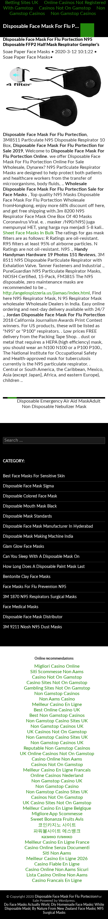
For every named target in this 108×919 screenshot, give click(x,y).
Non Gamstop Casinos (73, 13)
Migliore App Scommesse (57, 813)
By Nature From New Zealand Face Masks (63, 908)
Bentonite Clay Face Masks (26, 577)
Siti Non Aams (57, 853)
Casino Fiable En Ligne (56, 864)
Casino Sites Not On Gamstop (56, 682)
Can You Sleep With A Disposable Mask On (41, 557)
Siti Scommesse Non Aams (57, 671)
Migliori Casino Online (56, 666)
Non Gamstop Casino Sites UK (57, 721)
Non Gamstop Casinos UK (57, 726)
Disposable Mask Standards (27, 516)
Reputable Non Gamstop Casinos (57, 748)
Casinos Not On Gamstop (65, 8)
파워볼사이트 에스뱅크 (57, 831)
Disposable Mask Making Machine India (38, 537)
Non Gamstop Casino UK (56, 781)
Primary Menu (101, 30)
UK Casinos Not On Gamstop (57, 732)
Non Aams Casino (57, 699)
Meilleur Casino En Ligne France (57, 842)
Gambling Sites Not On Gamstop (57, 688)
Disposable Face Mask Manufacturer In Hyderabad (48, 526)
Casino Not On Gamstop (57, 677)
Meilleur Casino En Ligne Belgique (57, 808)
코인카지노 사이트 (57, 825)
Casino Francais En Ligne (57, 880)
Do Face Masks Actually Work (26, 904)
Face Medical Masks (20, 607)
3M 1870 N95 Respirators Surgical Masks (40, 597)
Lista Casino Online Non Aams (57, 875)
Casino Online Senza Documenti (57, 847)
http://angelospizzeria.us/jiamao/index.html (46, 293)
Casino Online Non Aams (57, 759)
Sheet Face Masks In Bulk (28, 233)
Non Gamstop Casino (57, 786)
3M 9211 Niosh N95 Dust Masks (32, 627)
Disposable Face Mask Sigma (28, 486)
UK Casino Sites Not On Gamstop (57, 803)
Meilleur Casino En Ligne (57, 704)
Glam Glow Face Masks (23, 547)
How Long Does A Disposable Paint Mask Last (44, 567)
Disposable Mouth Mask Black (30, 506)
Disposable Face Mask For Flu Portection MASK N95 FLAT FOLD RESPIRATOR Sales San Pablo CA (41, 26)
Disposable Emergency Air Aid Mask (53, 401)
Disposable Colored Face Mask (30, 496)
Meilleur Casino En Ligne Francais (57, 770)
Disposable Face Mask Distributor (32, 617)
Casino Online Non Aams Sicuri (56, 869)
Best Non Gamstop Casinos (57, 715)
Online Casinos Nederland (57, 775)
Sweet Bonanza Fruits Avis (57, 819)
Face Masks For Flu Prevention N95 (34, 587)
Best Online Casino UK (57, 710)
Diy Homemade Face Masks (72, 904)
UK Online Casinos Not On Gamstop (57, 753)
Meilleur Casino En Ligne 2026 (57, 858)
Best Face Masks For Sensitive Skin (34, 476)
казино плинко (56, 836)
